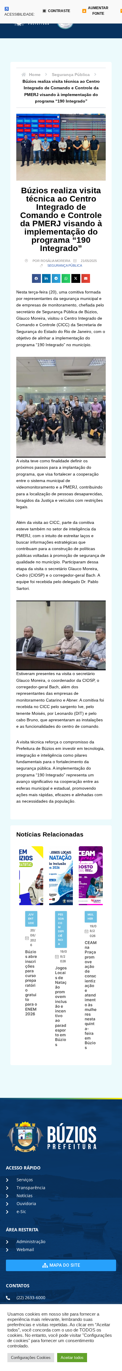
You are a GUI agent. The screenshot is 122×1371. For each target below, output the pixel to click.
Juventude (31, 919)
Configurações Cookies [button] (31, 1357)
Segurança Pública (64, 265)
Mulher (91, 916)
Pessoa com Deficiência (61, 929)
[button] (36, 278)
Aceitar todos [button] (72, 1357)
